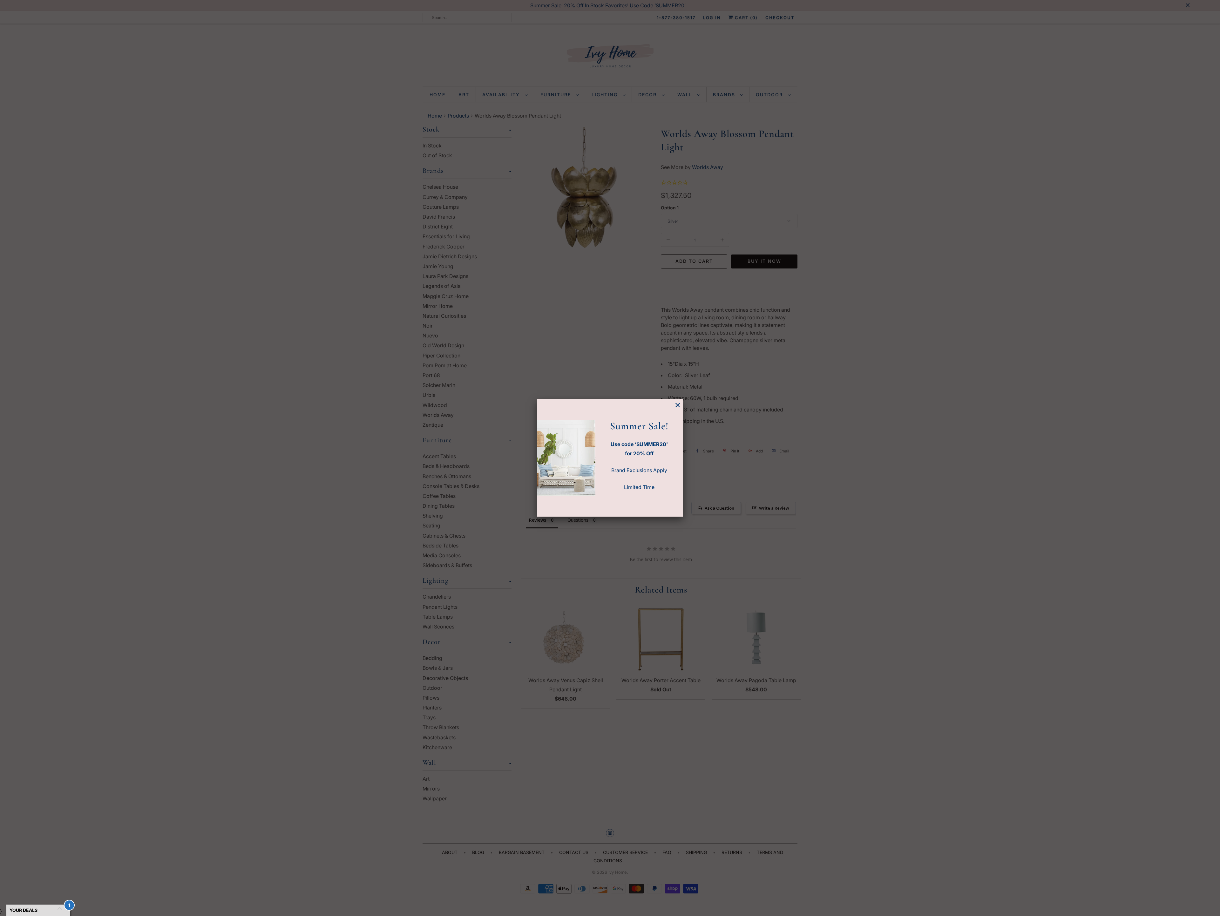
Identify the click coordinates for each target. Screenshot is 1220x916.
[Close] (677, 405)
